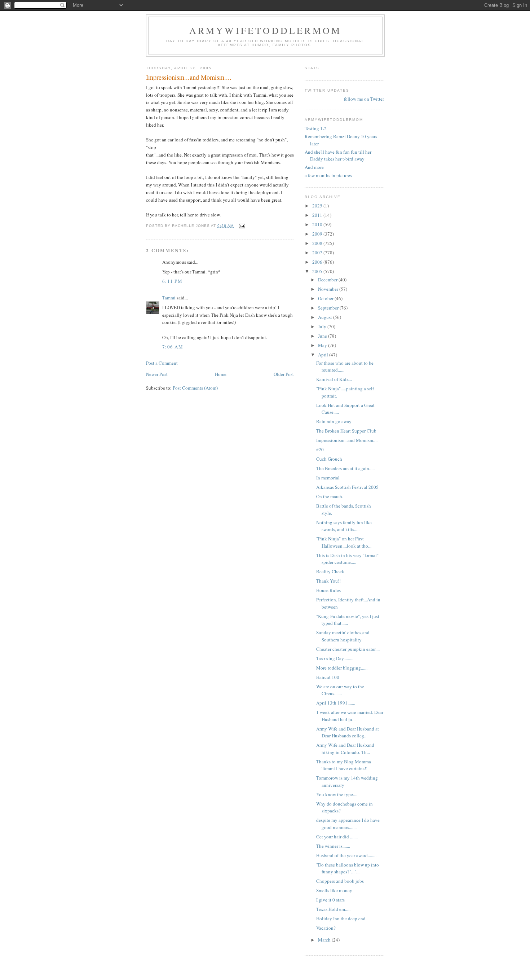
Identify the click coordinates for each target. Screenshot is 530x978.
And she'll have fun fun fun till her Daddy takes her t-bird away (338, 155)
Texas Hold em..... (333, 909)
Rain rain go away (334, 421)
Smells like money (334, 890)
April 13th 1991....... (335, 702)
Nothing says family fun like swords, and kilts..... (344, 526)
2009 (317, 234)
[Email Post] (241, 226)
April (323, 354)
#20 (320, 449)
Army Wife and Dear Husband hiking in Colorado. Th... (345, 748)
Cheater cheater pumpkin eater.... (348, 649)
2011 (317, 215)
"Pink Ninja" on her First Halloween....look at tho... (343, 542)
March (325, 940)
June (323, 336)
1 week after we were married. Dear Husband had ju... (349, 716)
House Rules (328, 590)
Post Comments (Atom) (195, 388)
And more (314, 167)
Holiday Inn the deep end (341, 918)
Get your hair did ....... (337, 836)
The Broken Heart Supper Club (346, 430)
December (328, 279)
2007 (317, 252)
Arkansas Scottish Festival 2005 (347, 487)
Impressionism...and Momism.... (346, 440)
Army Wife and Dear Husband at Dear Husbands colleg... (347, 732)
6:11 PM (172, 281)
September (329, 307)
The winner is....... (333, 846)
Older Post (284, 374)
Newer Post (157, 374)
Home (220, 374)
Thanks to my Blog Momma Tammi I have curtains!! (343, 765)
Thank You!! (328, 581)
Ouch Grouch (329, 459)
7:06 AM (172, 346)
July (322, 326)
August (325, 317)
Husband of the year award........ (346, 855)
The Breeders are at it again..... (345, 468)
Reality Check (330, 571)
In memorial (328, 477)
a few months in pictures (328, 175)
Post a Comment (162, 363)
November (328, 289)
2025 (317, 205)
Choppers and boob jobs (340, 881)
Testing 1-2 (316, 128)
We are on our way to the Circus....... (340, 690)
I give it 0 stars (330, 899)
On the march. (330, 496)
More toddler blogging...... (341, 668)
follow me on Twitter (364, 99)
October (326, 298)
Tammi (169, 297)
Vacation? (326, 928)
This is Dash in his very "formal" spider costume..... (347, 559)
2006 (317, 262)
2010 (317, 224)
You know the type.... (336, 794)
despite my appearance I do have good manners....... (348, 823)
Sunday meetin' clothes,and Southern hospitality (343, 636)
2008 (317, 243)
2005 (317, 271)
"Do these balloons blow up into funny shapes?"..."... (347, 868)
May (323, 345)
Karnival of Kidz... (334, 379)
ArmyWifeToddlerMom (265, 30)
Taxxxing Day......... (334, 658)
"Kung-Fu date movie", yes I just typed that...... (347, 620)
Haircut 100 (327, 677)
